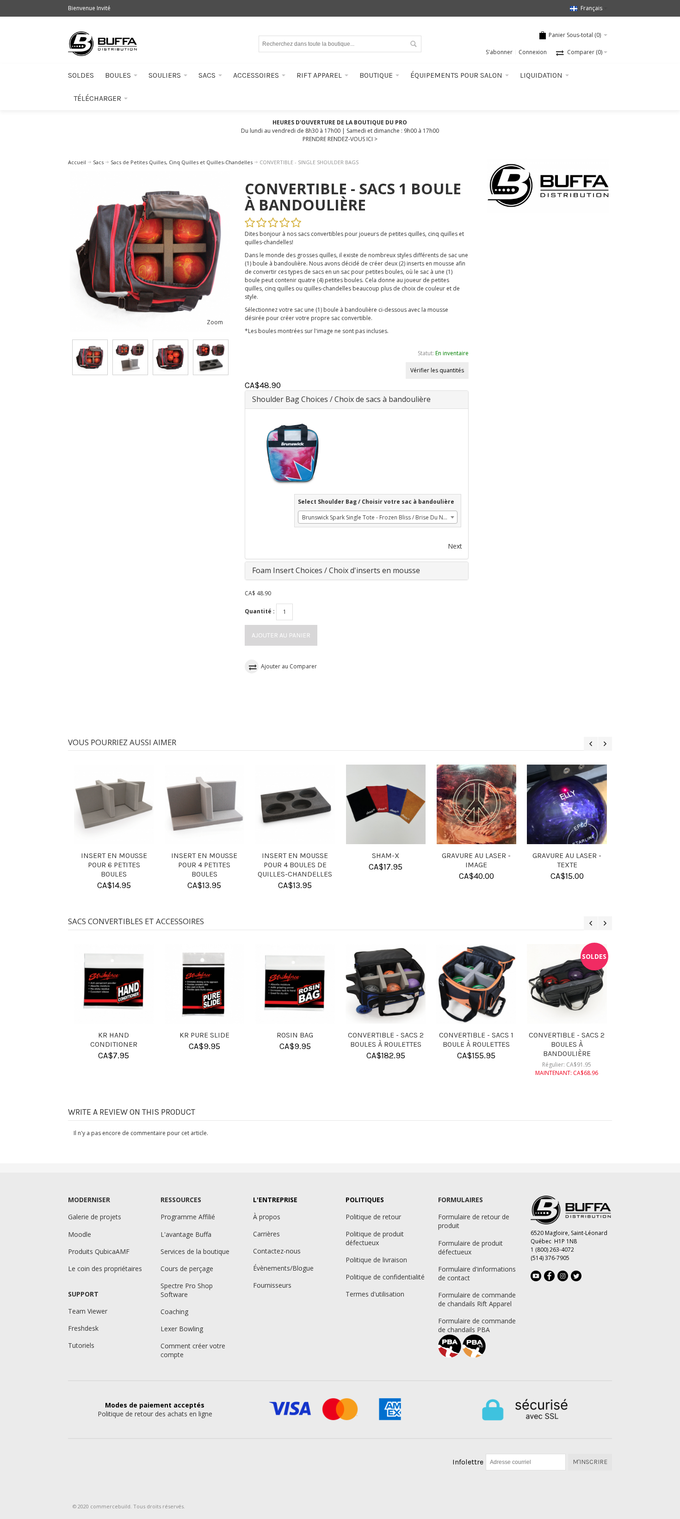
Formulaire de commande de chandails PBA (477, 1325)
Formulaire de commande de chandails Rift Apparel (477, 1299)
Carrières (266, 1233)
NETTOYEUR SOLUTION (564, 855)
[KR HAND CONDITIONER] (106, 984)
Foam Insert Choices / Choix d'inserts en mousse (336, 570)
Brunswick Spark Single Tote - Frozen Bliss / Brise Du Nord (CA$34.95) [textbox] (379, 517)
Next (455, 546)
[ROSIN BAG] (287, 984)
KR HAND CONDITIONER (106, 1040)
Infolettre (467, 1461)
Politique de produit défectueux (375, 1238)
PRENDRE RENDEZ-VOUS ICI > (340, 139)
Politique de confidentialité (385, 1276)
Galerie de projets (94, 1216)
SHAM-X (292, 855)
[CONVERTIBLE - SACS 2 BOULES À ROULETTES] (378, 984)
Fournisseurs (272, 1285)
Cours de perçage (187, 1268)
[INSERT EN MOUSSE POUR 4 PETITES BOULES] (110, 804)
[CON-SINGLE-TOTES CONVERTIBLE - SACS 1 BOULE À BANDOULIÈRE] (90, 357)
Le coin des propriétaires (105, 1268)
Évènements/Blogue (283, 1268)
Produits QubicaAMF (99, 1251)
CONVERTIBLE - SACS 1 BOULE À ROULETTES (469, 1040)
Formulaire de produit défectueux (470, 1247)
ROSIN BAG (287, 1035)
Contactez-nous (277, 1251)
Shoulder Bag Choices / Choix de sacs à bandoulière (341, 399)
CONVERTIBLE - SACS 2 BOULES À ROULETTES (378, 1040)
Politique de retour (373, 1216)
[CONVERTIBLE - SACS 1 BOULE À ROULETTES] (468, 984)
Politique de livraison (376, 1259)
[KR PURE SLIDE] (196, 984)
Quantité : (260, 611)
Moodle (79, 1234)
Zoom (215, 322)
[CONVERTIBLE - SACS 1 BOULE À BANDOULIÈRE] (150, 251)
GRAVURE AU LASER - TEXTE (473, 860)
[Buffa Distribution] (102, 43)
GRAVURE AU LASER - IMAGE (382, 860)
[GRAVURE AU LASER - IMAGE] (382, 804)
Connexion (533, 52)
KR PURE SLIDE (197, 1035)
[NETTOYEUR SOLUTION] (564, 804)
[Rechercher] (413, 44)
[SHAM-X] (292, 804)
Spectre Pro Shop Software (187, 1290)
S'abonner (499, 52)
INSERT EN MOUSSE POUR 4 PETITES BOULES (111, 864)
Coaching (174, 1311)
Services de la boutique (195, 1251)
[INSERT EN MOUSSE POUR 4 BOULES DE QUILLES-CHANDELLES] (201, 804)
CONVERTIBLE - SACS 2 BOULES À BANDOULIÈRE (559, 1044)
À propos (266, 1216)
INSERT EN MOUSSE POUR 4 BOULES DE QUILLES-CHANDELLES (201, 864)
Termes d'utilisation (375, 1294)
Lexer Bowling (182, 1328)
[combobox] (377, 517)
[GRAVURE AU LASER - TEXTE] (473, 804)
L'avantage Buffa (186, 1234)
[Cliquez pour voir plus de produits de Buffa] (548, 185)
